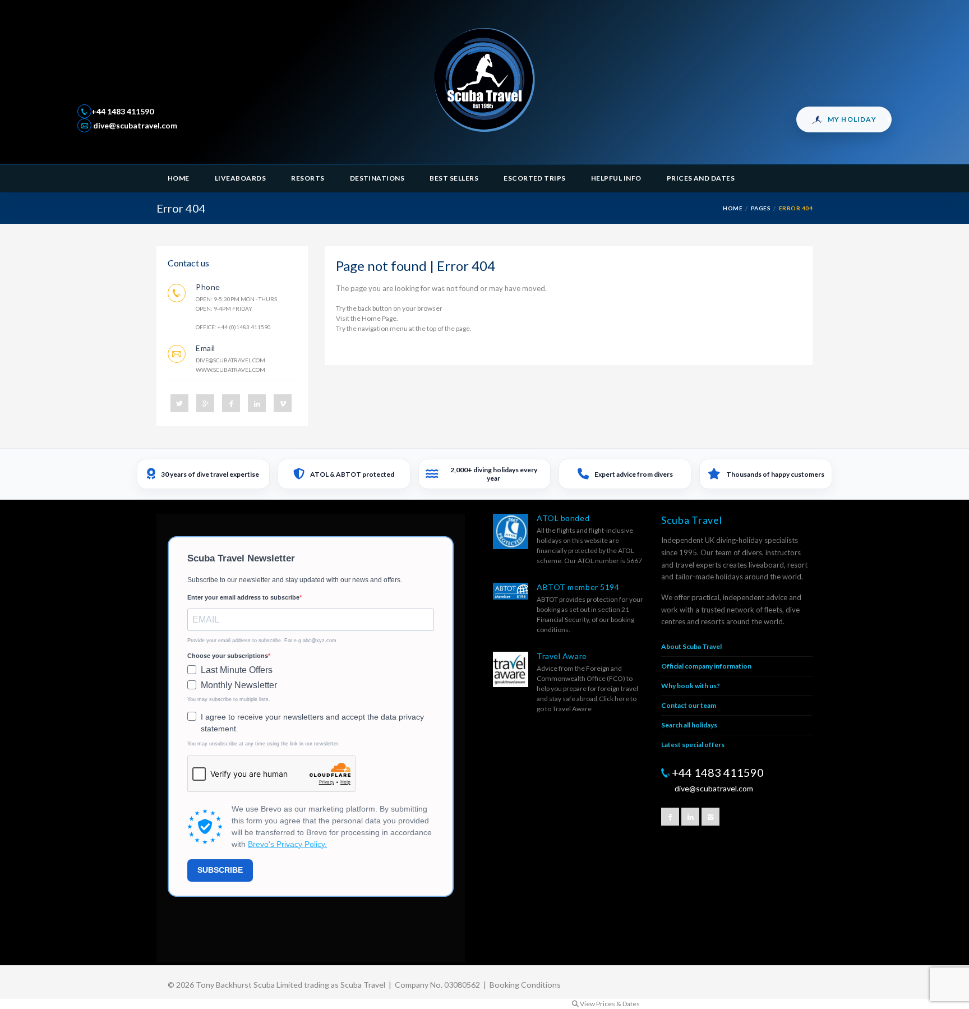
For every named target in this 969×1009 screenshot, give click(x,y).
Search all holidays (689, 725)
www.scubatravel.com (230, 369)
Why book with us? (690, 685)
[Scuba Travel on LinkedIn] (690, 817)
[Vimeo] (283, 403)
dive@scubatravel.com (134, 125)
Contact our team (688, 705)
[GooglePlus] (205, 403)
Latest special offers (693, 744)
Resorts (307, 178)
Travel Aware (562, 656)
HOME (732, 208)
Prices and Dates (701, 178)
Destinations (377, 178)
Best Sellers (454, 178)
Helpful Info (616, 178)
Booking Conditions (525, 984)
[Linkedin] (257, 403)
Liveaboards (240, 178)
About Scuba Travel (691, 646)
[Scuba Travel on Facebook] (670, 817)
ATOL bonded (563, 518)
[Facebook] (231, 403)
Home (179, 178)
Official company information (706, 666)
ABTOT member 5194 (578, 587)
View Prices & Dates (609, 1003)
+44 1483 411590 (122, 111)
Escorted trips (535, 178)
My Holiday (852, 119)
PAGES (760, 208)
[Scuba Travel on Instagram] (710, 817)
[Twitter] (179, 403)
